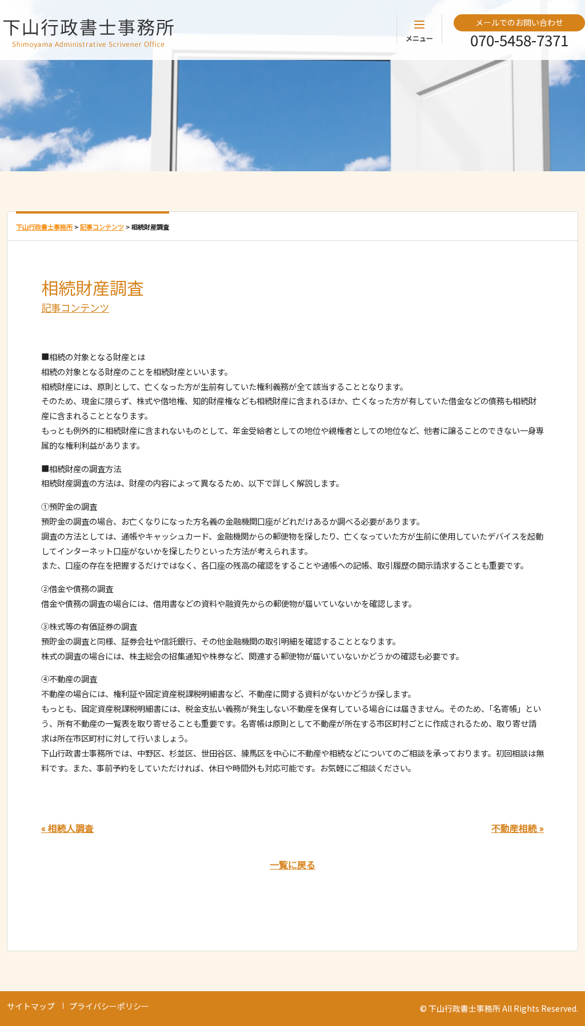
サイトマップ (31, 1006)
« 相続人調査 (67, 828)
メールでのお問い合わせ (519, 22)
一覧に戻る (292, 864)
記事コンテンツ (75, 307)
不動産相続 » (517, 828)
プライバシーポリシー (109, 1006)
